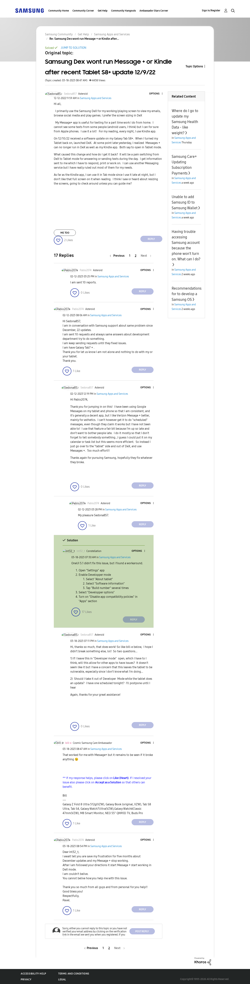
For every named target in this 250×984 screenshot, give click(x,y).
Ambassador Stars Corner (153, 10)
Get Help (102, 10)
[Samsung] (29, 10)
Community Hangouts (123, 10)
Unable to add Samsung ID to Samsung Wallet (184, 202)
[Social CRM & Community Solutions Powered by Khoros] (203, 961)
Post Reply (142, 931)
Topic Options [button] (194, 66)
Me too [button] (64, 232)
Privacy (26, 979)
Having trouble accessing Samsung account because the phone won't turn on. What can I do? (186, 245)
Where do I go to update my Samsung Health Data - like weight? (185, 122)
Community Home (58, 10)
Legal (62, 979)
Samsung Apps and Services (112, 34)
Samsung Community (59, 34)
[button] (156, 94)
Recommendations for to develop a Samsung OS (187, 294)
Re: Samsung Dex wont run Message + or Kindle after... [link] (84, 38)
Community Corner (83, 10)
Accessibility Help (33, 973)
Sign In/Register (211, 10)
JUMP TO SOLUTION (73, 47)
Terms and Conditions (73, 973)
